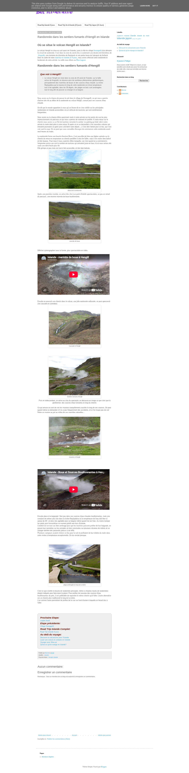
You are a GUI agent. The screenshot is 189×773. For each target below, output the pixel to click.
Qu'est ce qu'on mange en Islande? (131, 50)
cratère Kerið (45, 621)
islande (46, 655)
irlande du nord (143, 36)
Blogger (103, 767)
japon (129, 38)
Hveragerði (98, 50)
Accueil (74, 735)
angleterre (120, 35)
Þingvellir (41, 55)
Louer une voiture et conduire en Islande (55, 640)
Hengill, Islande (53, 657)
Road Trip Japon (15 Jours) (94, 25)
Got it (155, 6)
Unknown (124, 93)
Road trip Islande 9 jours (46, 25)
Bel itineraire (54, 12)
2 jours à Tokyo (123, 61)
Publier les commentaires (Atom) (58, 739)
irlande (133, 36)
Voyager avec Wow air (48, 642)
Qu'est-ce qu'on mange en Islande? (53, 645)
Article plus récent (44, 735)
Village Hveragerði (47, 626)
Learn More (145, 6)
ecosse (126, 36)
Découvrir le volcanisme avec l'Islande (54, 637)
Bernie (123, 90)
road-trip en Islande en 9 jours (66, 58)
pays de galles (136, 38)
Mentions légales (48, 757)
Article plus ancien (104, 735)
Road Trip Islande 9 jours (49, 632)
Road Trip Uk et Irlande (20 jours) (69, 25)
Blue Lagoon (81, 60)
